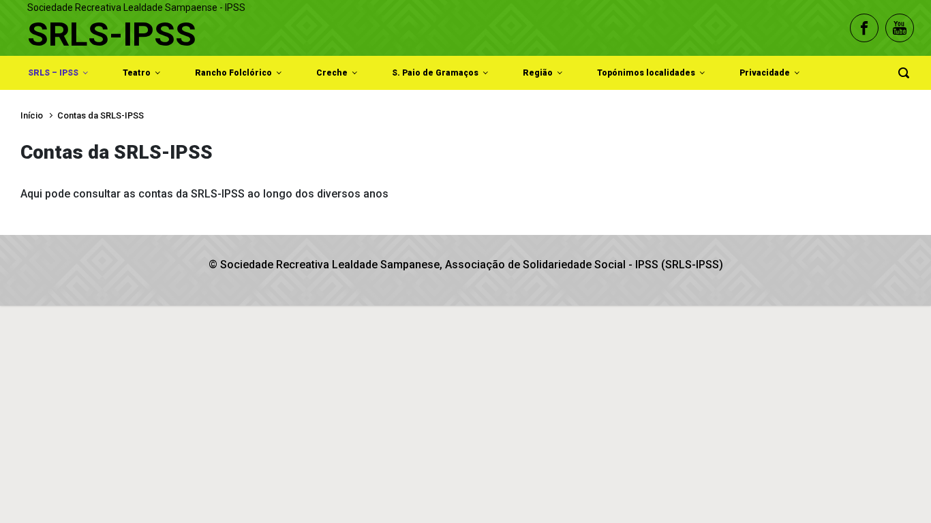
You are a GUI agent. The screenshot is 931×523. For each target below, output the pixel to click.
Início (31, 115)
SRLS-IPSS (111, 34)
